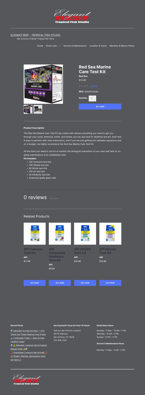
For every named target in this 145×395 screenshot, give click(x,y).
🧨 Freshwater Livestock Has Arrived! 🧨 (29, 352)
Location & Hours (98, 46)
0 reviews (94, 86)
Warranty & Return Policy (121, 46)
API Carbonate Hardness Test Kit (57, 254)
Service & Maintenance (75, 46)
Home (40, 46)
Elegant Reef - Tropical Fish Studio (35, 35)
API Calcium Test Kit (33, 251)
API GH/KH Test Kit (82, 251)
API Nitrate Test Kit (107, 251)
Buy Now (100, 107)
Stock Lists (51, 46)
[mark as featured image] (28, 109)
